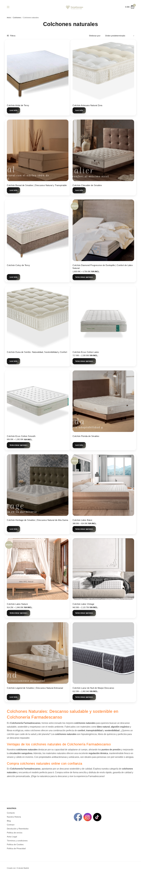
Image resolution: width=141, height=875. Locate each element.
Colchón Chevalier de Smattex (87, 185)
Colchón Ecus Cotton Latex (86, 352)
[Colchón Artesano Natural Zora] (103, 70)
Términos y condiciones (17, 840)
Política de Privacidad (16, 848)
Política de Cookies (15, 844)
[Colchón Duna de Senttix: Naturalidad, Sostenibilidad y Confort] (37, 317)
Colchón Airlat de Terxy (18, 105)
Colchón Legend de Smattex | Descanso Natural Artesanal (35, 688)
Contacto (11, 813)
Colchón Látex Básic (83, 520)
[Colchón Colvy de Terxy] (37, 230)
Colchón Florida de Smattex (86, 436)
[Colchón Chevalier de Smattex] (103, 150)
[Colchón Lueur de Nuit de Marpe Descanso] (103, 653)
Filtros (12, 36)
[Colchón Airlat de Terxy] (37, 70)
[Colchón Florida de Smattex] (103, 401)
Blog (9, 821)
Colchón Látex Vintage (83, 604)
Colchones (17, 18)
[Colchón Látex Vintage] (103, 569)
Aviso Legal (12, 836)
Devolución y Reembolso (18, 829)
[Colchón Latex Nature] (37, 569)
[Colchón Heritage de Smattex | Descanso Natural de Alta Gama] (37, 485)
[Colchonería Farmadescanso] (74, 7)
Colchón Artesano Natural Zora (87, 105)
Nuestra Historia (14, 817)
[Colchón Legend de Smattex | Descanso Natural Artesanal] (37, 653)
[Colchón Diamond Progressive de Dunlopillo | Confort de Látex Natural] (103, 230)
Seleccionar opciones (84, 277)
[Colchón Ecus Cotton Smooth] (37, 401)
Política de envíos (14, 833)
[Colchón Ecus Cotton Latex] (103, 317)
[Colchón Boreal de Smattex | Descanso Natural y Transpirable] (37, 150)
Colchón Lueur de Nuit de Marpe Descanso (93, 688)
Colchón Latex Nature (17, 604)
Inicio (9, 18)
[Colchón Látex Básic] (103, 485)
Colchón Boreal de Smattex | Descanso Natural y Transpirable (37, 185)
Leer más (13, 110)
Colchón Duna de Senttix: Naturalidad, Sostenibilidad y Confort (37, 352)
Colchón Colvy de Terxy (18, 265)
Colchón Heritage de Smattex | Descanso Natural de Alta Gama (37, 520)
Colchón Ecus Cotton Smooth (21, 436)
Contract (10, 825)
